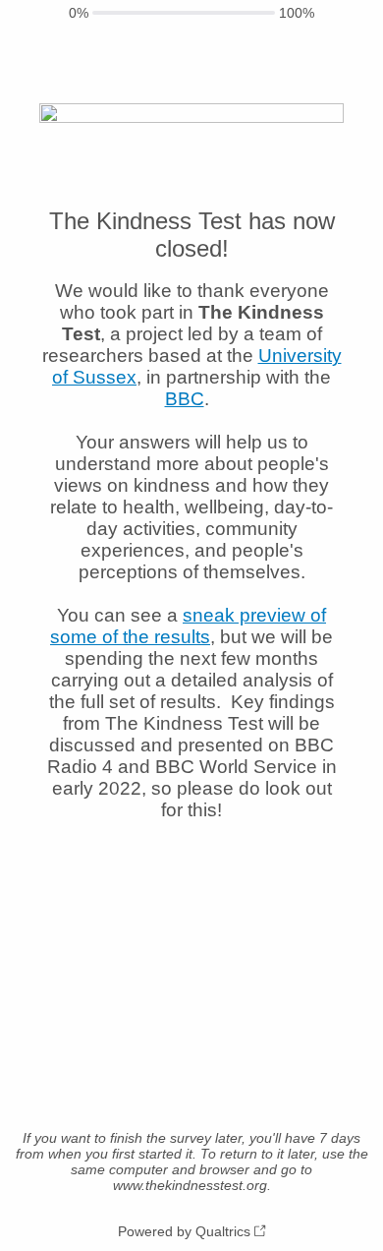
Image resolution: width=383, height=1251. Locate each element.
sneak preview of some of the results (188, 626)
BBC (184, 398)
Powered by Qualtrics (184, 1231)
